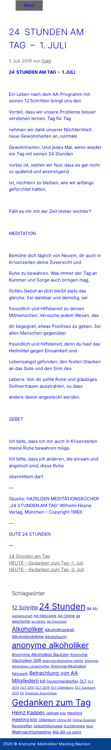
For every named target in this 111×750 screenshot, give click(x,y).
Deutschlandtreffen (62, 681)
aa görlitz (38, 622)
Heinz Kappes (28, 713)
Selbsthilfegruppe (47, 726)
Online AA (64, 720)
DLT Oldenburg (62, 688)
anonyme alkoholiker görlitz (62, 661)
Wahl (89, 726)
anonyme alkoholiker (50, 645)
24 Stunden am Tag (29, 556)
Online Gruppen (84, 720)
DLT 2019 (43, 688)
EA (22, 693)
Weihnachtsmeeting (31, 731)
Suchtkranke (74, 726)
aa (89, 608)
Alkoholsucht (56, 636)
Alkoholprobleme (28, 636)
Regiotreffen (22, 726)
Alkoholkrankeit (59, 629)
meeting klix (24, 719)
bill (42, 681)
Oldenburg (47, 720)
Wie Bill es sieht (66, 732)
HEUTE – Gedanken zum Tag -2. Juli (46, 569)
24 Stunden (62, 606)
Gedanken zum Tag (51, 702)
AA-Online (66, 616)
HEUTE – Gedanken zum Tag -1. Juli (46, 563)
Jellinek (52, 713)
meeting (74, 712)
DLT (83, 681)
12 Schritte (25, 607)
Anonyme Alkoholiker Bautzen (40, 654)
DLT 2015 (27, 688)
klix (63, 713)
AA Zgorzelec (57, 622)
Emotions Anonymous (41, 693)
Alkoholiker (28, 629)
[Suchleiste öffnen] (7, 4)
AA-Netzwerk (45, 616)
